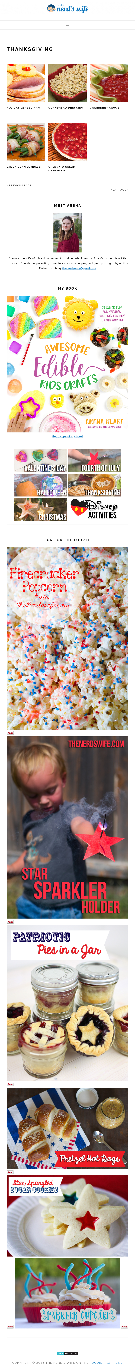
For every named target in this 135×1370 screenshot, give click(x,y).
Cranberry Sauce (104, 107)
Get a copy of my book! (67, 436)
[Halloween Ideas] (40, 495)
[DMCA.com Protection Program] (67, 1357)
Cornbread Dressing (65, 107)
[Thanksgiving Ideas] (94, 495)
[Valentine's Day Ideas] (40, 471)
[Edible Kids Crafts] (67, 431)
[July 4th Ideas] (94, 471)
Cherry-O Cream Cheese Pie (62, 168)
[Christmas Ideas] (40, 520)
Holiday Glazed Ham (23, 107)
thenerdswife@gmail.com (79, 268)
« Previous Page (19, 185)
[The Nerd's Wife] (67, 16)
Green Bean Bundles (24, 166)
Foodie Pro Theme (106, 1362)
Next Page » (119, 189)
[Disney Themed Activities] (94, 520)
